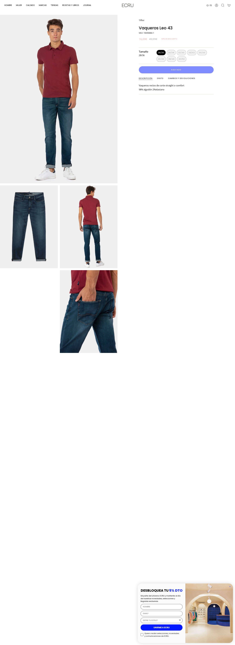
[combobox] (161, 620)
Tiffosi (141, 20)
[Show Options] (180, 620)
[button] (8, 5)
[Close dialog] (230, 586)
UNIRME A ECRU (162, 627)
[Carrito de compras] (229, 5)
